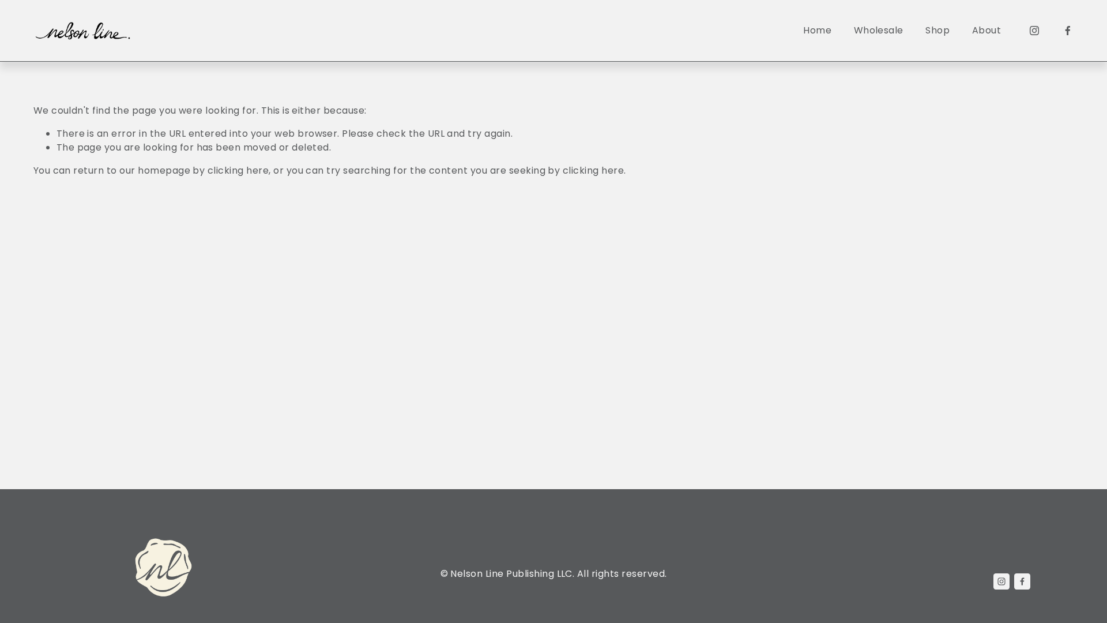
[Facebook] (1068, 30)
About (986, 30)
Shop (937, 30)
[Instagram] (1034, 30)
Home (817, 30)
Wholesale (878, 30)
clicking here (238, 170)
